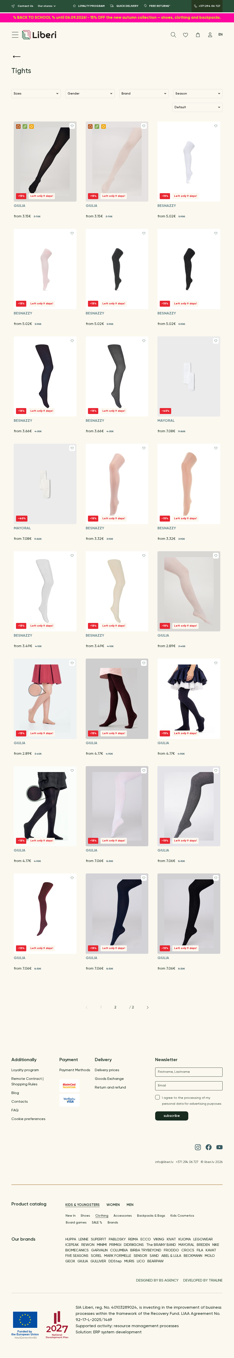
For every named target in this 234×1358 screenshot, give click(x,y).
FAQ (15, 1110)
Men (130, 1205)
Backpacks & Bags (151, 1215)
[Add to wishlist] (72, 126)
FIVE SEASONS (76, 1256)
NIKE (215, 1245)
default (180, 107)
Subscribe (172, 1116)
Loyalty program (25, 1070)
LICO (141, 1261)
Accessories (123, 1215)
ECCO (146, 1239)
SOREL (96, 1256)
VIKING (158, 1239)
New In (71, 1215)
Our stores (45, 6)
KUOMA (184, 1239)
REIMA (133, 1239)
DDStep (115, 1261)
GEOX (70, 1261)
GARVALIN (99, 1250)
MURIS (129, 1261)
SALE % (97, 1222)
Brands (113, 1222)
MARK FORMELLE (117, 1256)
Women (113, 1205)
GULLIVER (98, 1261)
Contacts (19, 1102)
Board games (76, 1222)
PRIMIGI (115, 1245)
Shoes (85, 1215)
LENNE (83, 1239)
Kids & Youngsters (82, 1205)
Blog (15, 1093)
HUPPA (70, 1239)
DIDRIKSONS (134, 1245)
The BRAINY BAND (161, 1245)
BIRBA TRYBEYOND (145, 1250)
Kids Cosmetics (182, 1215)
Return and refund (110, 1087)
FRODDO (171, 1250)
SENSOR (140, 1256)
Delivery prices (107, 1070)
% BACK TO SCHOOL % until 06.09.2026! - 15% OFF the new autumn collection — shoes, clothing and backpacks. (117, 18)
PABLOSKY (117, 1239)
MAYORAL (186, 1245)
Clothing (101, 1215)
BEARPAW (155, 1261)
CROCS (187, 1250)
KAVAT (211, 1250)
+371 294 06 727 (187, 1162)
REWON (87, 1245)
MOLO (210, 1256)
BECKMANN (193, 1256)
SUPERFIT (98, 1239)
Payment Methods (74, 1070)
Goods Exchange (109, 1079)
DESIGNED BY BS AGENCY (157, 1280)
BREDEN (203, 1245)
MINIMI (102, 1245)
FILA (200, 1250)
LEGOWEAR (203, 1239)
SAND (154, 1256)
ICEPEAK (72, 1245)
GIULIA (82, 1261)
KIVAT (171, 1239)
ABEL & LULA (171, 1256)
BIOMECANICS (77, 1250)
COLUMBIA (119, 1250)
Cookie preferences (28, 1119)
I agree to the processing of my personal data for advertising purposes (191, 1100)
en (220, 34)
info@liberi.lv (164, 1162)
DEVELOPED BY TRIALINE (203, 1280)
